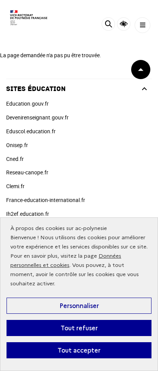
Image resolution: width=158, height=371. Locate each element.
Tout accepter (79, 350)
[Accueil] (29, 18)
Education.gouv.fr (27, 103)
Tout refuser (79, 328)
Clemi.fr (15, 186)
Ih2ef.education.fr (27, 213)
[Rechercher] (108, 25)
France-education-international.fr (45, 200)
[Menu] (142, 25)
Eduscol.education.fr (31, 131)
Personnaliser (79, 305)
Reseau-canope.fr (27, 172)
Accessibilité (123, 24)
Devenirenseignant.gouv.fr (37, 117)
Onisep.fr (17, 145)
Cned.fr (15, 158)
